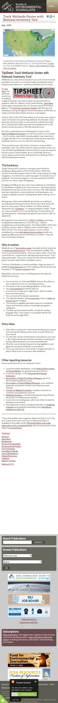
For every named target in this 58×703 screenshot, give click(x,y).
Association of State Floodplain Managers (24, 378)
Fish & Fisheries (8, 448)
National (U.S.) (8, 464)
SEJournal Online (10, 635)
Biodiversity (7, 441)
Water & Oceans (9, 460)
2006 (40, 220)
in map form (34, 298)
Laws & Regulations (10, 453)
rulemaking (48, 103)
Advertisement (29, 619)
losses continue (23, 269)
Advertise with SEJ (29, 622)
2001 (31, 220)
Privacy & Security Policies (39, 684)
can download (16, 288)
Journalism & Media (10, 451)
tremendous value (24, 248)
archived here (16, 428)
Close (36, 682)
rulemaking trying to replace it (31, 232)
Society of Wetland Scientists (19, 390)
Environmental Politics (11, 446)
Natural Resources (9, 456)
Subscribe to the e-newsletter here (17, 425)
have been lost (16, 267)
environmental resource (14, 250)
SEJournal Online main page (39, 423)
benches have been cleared (25, 108)
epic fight (5, 90)
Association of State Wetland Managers (23, 383)
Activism (5, 436)
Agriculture (6, 439)
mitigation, (19, 208)
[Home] (21, 10)
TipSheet (6, 433)
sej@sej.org (9, 697)
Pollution (5, 458)
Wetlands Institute (14, 395)
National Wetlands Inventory (14, 133)
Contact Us (5, 684)
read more (15, 699)
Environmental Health (11, 444)
